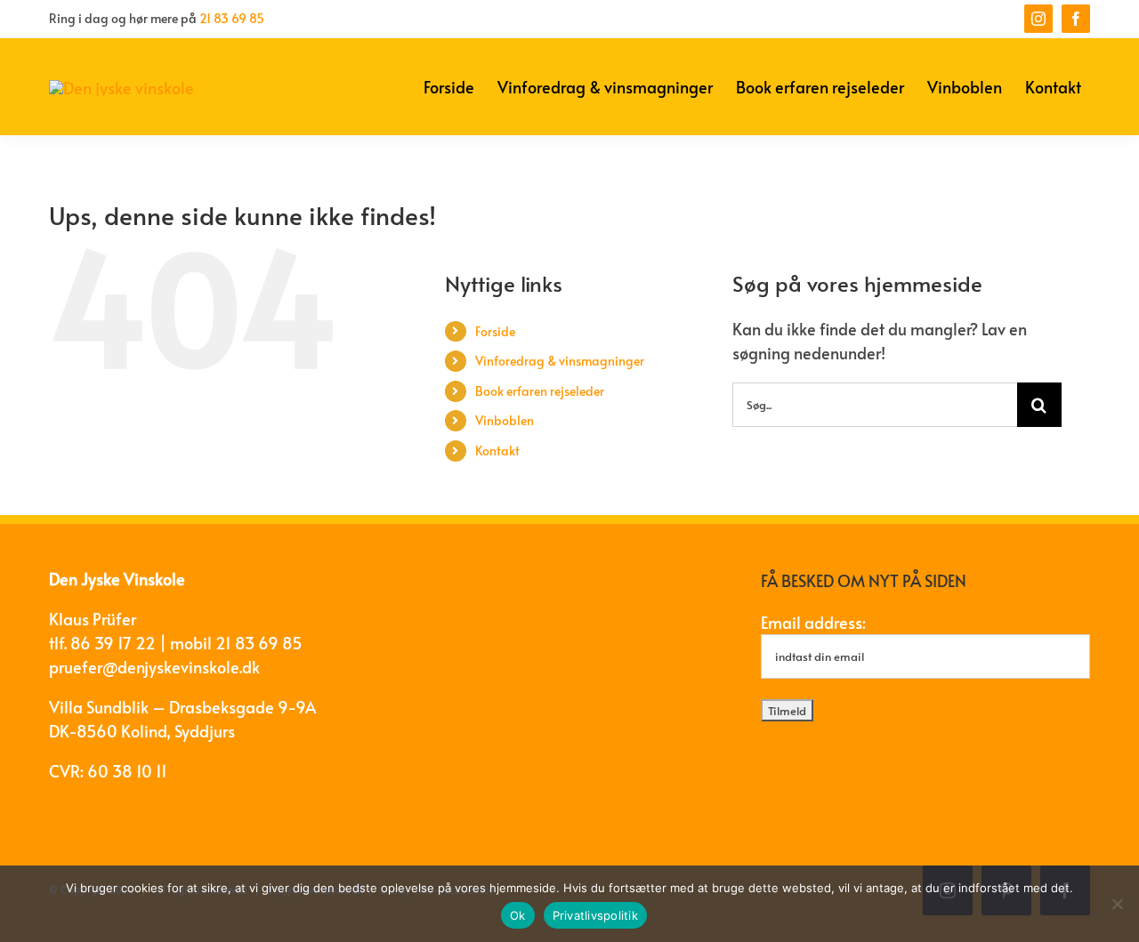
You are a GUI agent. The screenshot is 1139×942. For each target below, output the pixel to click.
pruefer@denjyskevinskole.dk (154, 667)
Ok (518, 915)
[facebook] (1076, 18)
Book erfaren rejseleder (539, 390)
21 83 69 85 (231, 18)
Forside (495, 331)
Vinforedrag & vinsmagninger (559, 360)
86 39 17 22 (113, 643)
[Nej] (1117, 904)
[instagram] (1038, 18)
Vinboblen (504, 420)
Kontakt (497, 450)
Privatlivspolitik (595, 915)
